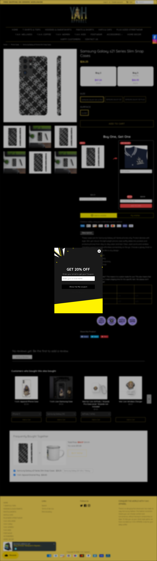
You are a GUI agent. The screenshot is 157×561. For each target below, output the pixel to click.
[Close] (99, 251)
